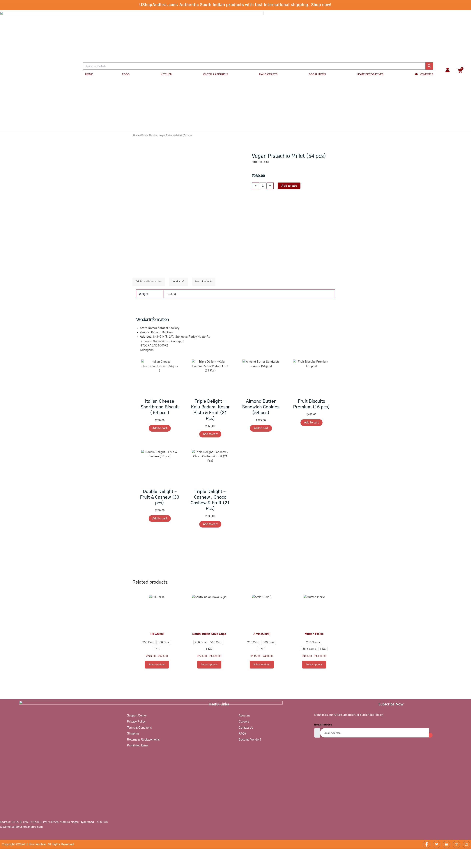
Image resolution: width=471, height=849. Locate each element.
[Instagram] (466, 844)
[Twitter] (436, 844)
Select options (156, 664)
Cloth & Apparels (215, 74)
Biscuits (152, 135)
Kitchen (166, 74)
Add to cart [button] (159, 428)
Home (89, 74)
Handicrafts (268, 74)
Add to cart (289, 185)
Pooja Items (317, 74)
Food (126, 74)
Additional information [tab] (149, 281)
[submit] (431, 735)
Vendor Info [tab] (178, 281)
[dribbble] (456, 844)
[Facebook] (426, 844)
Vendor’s (426, 74)
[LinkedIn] (446, 844)
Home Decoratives (370, 74)
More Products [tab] (203, 281)
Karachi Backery (162, 332)
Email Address (323, 724)
